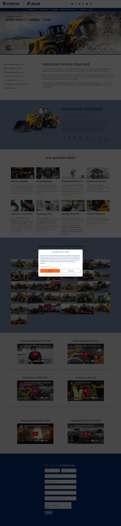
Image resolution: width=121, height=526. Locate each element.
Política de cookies (49, 274)
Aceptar (50, 271)
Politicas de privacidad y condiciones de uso (65, 274)
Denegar (71, 271)
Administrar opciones (45, 266)
